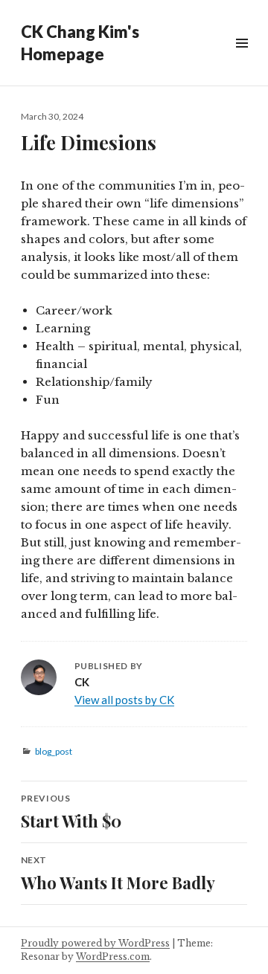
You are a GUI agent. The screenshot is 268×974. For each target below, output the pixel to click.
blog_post (53, 751)
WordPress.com (113, 956)
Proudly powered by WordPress (95, 943)
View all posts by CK (124, 699)
